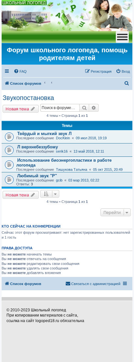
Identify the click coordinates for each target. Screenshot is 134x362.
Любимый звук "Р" (37, 175)
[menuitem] (20, 71)
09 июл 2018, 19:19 (91, 138)
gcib (59, 180)
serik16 (62, 151)
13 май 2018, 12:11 (89, 151)
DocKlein (63, 138)
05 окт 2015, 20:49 (108, 169)
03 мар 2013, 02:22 (83, 180)
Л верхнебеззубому (37, 146)
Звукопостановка (28, 97)
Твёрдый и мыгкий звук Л (44, 133)
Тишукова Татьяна (71, 169)
